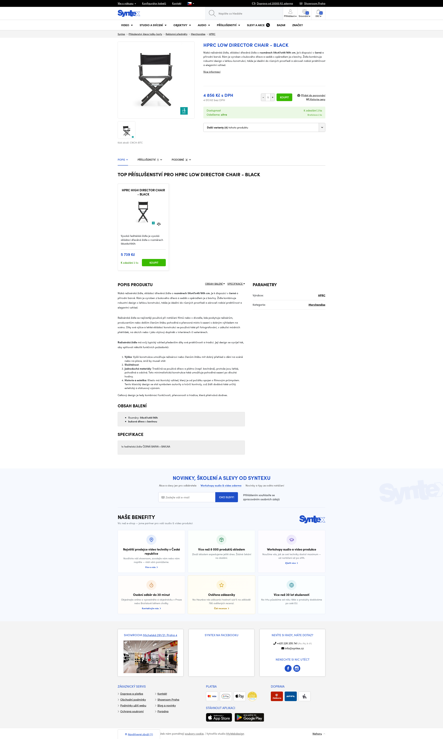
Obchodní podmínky (133, 699)
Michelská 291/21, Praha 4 (160, 635)
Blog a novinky (166, 705)
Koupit (284, 97)
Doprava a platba (131, 694)
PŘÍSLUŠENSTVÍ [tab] (148, 160)
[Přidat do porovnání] (159, 224)
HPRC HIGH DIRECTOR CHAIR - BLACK (143, 192)
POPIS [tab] (121, 160)
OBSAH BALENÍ (214, 284)
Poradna (163, 711)
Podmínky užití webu (133, 705)
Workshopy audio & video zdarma (221, 485)
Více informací (211, 72)
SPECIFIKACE (235, 284)
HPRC (212, 34)
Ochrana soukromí (132, 711)
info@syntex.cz (294, 648)
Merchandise (198, 34)
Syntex (121, 34)
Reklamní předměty (176, 34)
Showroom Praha (168, 699)
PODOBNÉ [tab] (179, 160)
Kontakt (176, 3)
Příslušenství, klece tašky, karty (145, 34)
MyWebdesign (235, 734)
